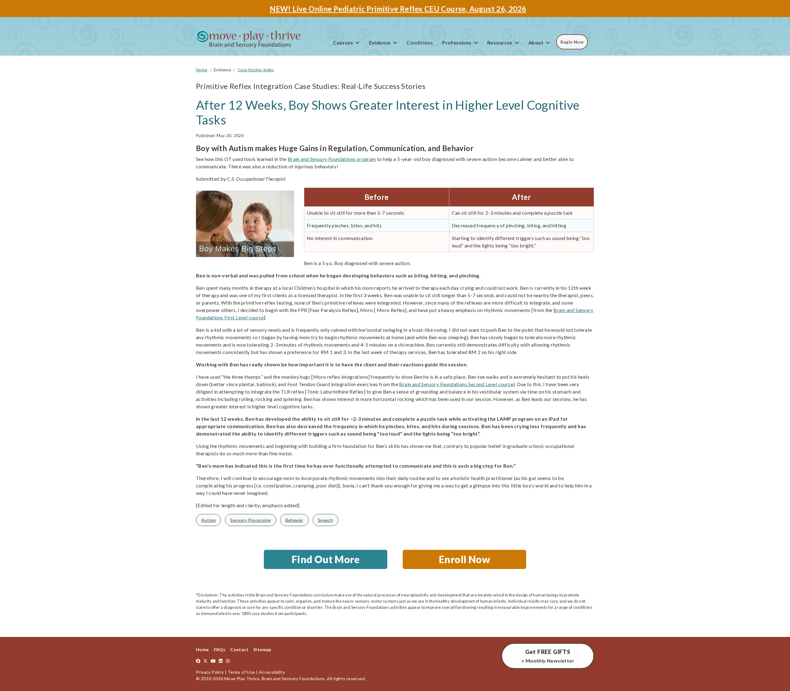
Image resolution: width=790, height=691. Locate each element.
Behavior (294, 520)
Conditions (419, 42)
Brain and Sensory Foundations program (332, 159)
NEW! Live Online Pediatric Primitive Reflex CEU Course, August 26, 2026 (398, 8)
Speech (325, 520)
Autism (208, 520)
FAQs (220, 649)
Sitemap (262, 649)
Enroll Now (464, 559)
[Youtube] (213, 661)
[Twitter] (205, 661)
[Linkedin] (220, 661)
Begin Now (572, 41)
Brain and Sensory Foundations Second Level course (456, 384)
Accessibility (272, 672)
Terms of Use (241, 672)
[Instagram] (228, 661)
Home (202, 649)
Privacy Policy (210, 672)
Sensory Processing (250, 520)
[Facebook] (198, 661)
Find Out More (326, 559)
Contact (239, 649)
